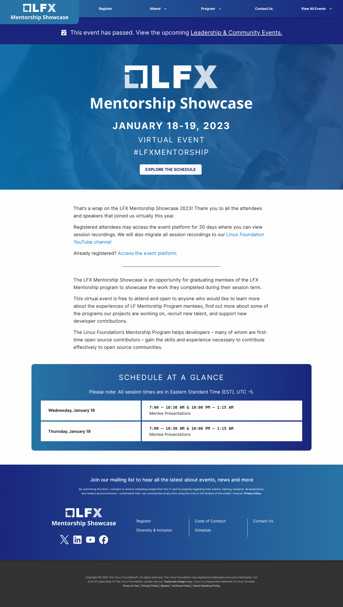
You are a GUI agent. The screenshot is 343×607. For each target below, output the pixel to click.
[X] (64, 539)
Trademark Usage (175, 581)
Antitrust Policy (181, 585)
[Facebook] (103, 539)
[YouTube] (90, 539)
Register (105, 9)
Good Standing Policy (206, 585)
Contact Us (264, 9)
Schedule (203, 530)
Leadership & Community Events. (236, 32)
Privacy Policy (252, 493)
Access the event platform (147, 253)
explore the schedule (170, 169)
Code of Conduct (210, 521)
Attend (155, 9)
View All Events (313, 9)
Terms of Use (130, 585)
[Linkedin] (77, 539)
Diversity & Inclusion (154, 530)
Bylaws (165, 585)
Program (208, 9)
